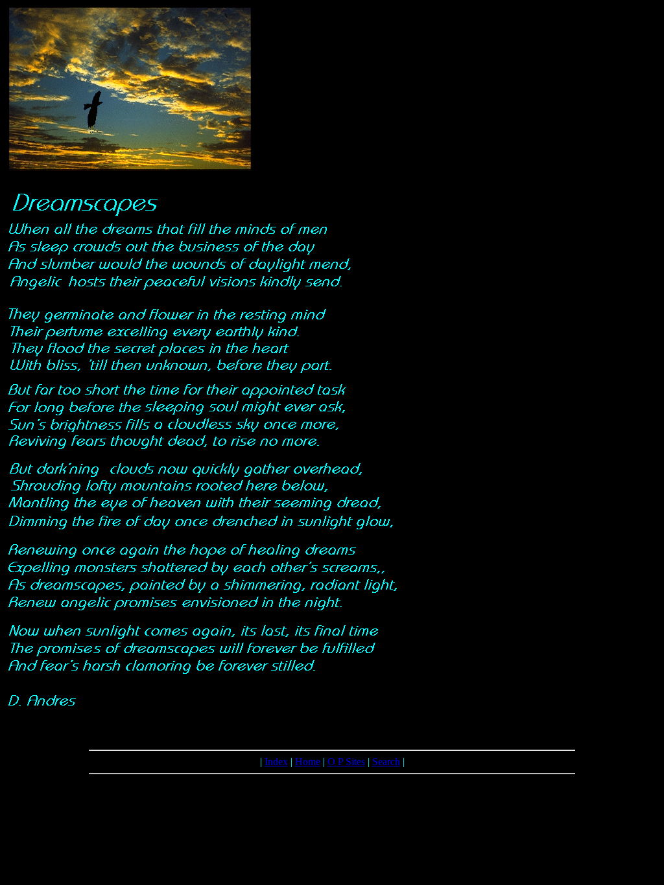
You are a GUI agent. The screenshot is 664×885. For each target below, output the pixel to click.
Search (386, 761)
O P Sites (346, 761)
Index (276, 761)
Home (307, 761)
